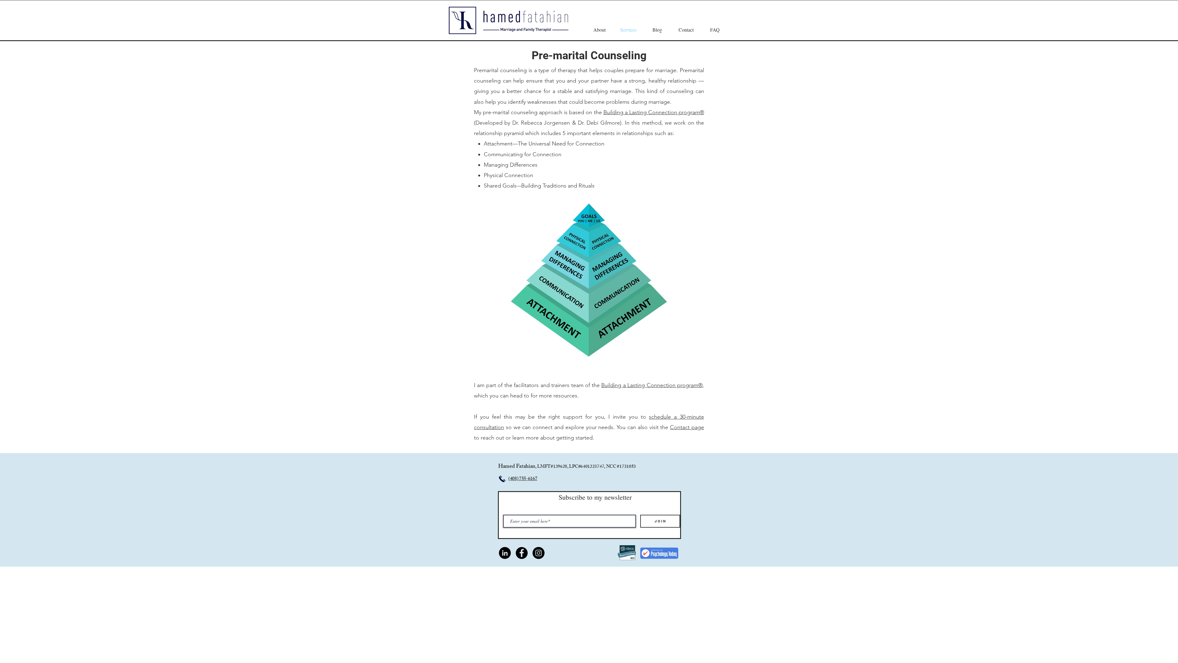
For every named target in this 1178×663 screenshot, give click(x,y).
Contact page (687, 427)
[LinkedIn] (505, 553)
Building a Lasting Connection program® (653, 112)
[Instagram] (539, 553)
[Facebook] (522, 553)
